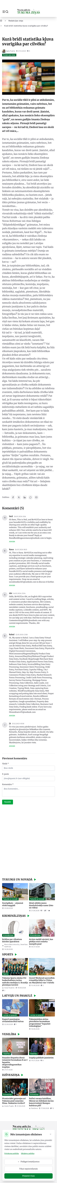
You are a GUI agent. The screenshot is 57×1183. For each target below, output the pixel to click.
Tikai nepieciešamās (28, 1169)
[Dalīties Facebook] (13, 497)
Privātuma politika (11, 1153)
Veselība (6, 1054)
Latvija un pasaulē (10, 1015)
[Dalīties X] (18, 497)
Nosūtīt (7, 802)
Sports (5, 974)
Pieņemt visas (28, 1176)
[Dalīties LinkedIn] (24, 497)
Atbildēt (12, 542)
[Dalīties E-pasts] (36, 497)
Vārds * (5, 763)
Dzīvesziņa (7, 1094)
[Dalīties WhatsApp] (30, 497)
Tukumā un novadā (10, 899)
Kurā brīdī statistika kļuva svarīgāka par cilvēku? (26, 26)
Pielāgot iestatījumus (30, 1161)
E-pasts (5, 774)
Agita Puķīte (10, 51)
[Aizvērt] (50, 1134)
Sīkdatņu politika (27, 1153)
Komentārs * (8, 784)
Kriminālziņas (8, 935)
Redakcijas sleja (15, 21)
